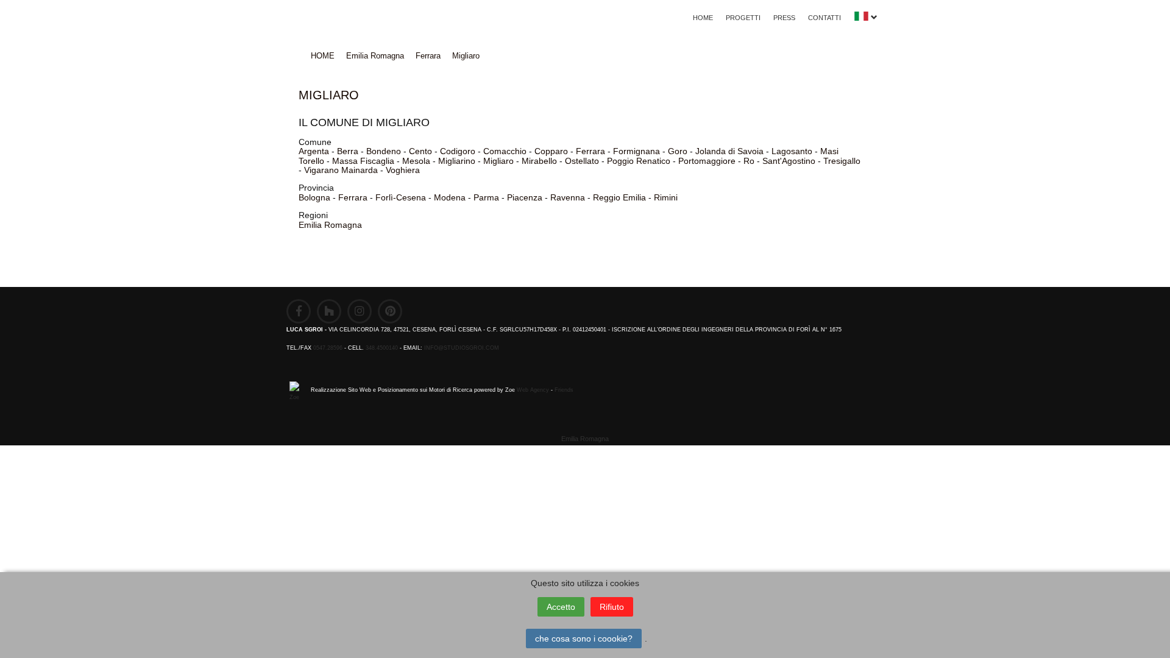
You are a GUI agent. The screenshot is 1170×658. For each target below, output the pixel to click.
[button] (866, 19)
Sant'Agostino (788, 161)
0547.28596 (327, 348)
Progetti (743, 17)
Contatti (824, 17)
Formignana (636, 151)
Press (784, 17)
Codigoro (457, 151)
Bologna (314, 197)
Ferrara (428, 55)
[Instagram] (359, 311)
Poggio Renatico (638, 161)
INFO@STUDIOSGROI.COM (461, 348)
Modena (450, 197)
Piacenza (524, 197)
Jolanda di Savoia (729, 151)
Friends (564, 390)
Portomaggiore (707, 161)
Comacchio (504, 151)
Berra (347, 151)
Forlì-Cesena (400, 197)
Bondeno (383, 151)
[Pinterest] (390, 311)
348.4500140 (382, 348)
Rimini (666, 197)
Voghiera (403, 170)
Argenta (314, 151)
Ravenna (567, 197)
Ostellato (582, 161)
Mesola (416, 161)
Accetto (561, 607)
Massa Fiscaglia (363, 161)
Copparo (551, 151)
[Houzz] (329, 311)
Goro (677, 151)
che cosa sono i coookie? (584, 638)
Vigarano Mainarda (341, 170)
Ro (748, 161)
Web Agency (533, 390)
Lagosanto (791, 151)
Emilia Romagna (375, 55)
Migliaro (466, 55)
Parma (486, 197)
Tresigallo (841, 161)
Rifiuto (612, 607)
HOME (703, 17)
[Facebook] (298, 311)
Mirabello (539, 161)
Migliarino (456, 161)
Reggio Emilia (619, 197)
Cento (420, 151)
